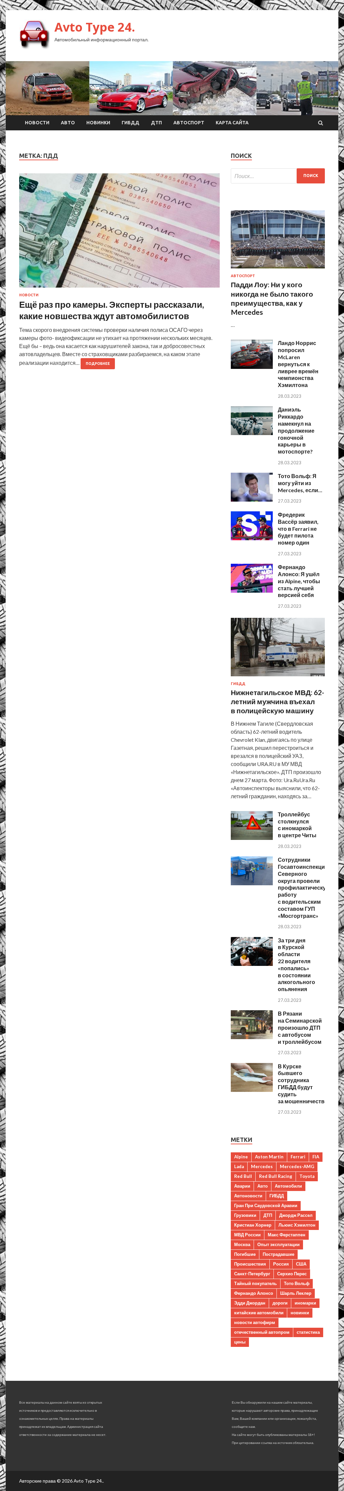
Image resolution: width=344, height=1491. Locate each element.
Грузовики (245, 1215)
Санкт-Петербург (252, 1273)
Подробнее (98, 363)
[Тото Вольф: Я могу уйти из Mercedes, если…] (252, 499)
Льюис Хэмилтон (296, 1225)
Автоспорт (188, 122)
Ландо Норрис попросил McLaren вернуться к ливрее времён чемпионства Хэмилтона (298, 364)
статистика (308, 1332)
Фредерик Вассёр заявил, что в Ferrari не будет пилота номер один (298, 528)
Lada (239, 1166)
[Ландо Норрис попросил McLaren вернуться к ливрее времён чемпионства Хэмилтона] (252, 367)
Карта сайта (232, 122)
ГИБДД (130, 122)
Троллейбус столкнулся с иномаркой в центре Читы (297, 824)
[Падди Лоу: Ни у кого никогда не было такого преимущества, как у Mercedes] (278, 269)
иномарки (305, 1303)
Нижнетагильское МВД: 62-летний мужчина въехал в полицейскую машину (277, 701)
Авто (68, 122)
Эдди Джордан (249, 1303)
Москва (242, 1244)
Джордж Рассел (295, 1215)
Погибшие (245, 1254)
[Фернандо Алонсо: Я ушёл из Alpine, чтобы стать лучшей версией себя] (252, 590)
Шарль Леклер (295, 1293)
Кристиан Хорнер (252, 1225)
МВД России (247, 1234)
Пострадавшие (278, 1254)
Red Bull (243, 1176)
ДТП (156, 122)
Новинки (98, 122)
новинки (300, 1312)
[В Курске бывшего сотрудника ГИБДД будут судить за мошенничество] (252, 1090)
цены (240, 1342)
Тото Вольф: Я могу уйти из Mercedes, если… (300, 483)
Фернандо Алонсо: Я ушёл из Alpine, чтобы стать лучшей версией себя (299, 581)
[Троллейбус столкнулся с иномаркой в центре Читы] (252, 838)
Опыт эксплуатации (278, 1244)
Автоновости (248, 1195)
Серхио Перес (292, 1273)
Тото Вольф (296, 1283)
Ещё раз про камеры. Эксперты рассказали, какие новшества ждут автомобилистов (111, 310)
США (301, 1264)
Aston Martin (269, 1156)
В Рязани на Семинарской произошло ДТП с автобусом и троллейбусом (300, 1027)
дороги (280, 1303)
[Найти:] (278, 175)
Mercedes (262, 1166)
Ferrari (298, 1156)
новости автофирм (254, 1322)
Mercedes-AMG (297, 1166)
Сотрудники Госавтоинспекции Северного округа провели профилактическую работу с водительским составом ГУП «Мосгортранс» (304, 887)
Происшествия (250, 1264)
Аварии (242, 1186)
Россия (281, 1264)
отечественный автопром (262, 1332)
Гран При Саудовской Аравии (265, 1205)
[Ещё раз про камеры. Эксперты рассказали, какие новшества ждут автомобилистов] (119, 233)
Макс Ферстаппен (286, 1234)
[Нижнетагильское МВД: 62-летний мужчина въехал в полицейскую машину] (278, 677)
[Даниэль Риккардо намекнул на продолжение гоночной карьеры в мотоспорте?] (252, 433)
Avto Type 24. (94, 27)
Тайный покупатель (255, 1283)
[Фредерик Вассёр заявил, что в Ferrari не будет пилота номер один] (252, 538)
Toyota (306, 1176)
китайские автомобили (259, 1312)
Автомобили (288, 1186)
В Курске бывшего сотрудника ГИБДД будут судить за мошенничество (303, 1083)
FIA (315, 1156)
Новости (37, 122)
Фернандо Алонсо (253, 1293)
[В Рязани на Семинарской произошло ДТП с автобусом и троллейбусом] (252, 1037)
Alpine (241, 1156)
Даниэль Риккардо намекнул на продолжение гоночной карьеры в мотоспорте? (296, 430)
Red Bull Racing (275, 1176)
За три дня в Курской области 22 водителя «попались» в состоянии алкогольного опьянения (296, 964)
